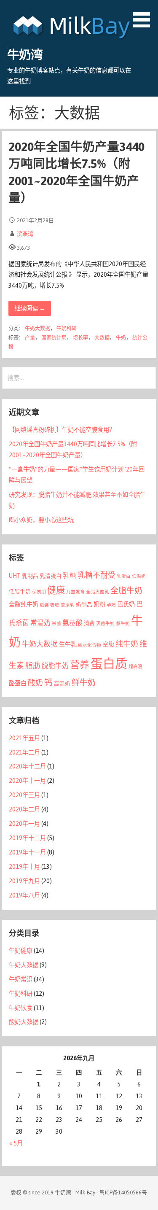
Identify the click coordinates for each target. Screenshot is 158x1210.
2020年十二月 (27, 766)
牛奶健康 (20, 950)
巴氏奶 (126, 604)
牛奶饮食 (20, 1008)
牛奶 (121, 338)
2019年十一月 (27, 852)
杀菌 (56, 623)
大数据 (102, 338)
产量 (30, 338)
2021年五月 (24, 738)
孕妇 (111, 604)
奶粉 (99, 604)
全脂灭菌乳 (97, 591)
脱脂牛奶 (55, 665)
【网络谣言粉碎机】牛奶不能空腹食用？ (62, 429)
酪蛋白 (18, 683)
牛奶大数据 (37, 328)
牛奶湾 (25, 55)
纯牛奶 (126, 643)
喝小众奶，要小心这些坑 (41, 520)
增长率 (80, 338)
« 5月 (16, 1143)
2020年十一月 (27, 780)
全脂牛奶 (126, 590)
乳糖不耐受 (96, 575)
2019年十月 (24, 866)
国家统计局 (54, 338)
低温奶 (139, 576)
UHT (15, 575)
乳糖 (69, 575)
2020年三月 (24, 795)
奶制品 (84, 604)
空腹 (108, 644)
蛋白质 (109, 664)
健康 (56, 590)
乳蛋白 (124, 576)
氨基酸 (72, 622)
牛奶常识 (20, 979)
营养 (79, 664)
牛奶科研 (66, 328)
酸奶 (35, 682)
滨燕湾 (25, 234)
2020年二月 (24, 809)
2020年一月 (24, 823)
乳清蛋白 (51, 576)
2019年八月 (24, 895)
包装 (44, 604)
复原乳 (68, 604)
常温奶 (40, 622)
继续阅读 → (29, 308)
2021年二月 (24, 752)
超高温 (135, 666)
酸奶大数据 (23, 1022)
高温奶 (62, 683)
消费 (89, 623)
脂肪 (32, 665)
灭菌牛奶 (105, 623)
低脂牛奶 (20, 591)
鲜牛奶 (84, 682)
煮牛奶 (123, 623)
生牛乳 (68, 644)
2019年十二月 (27, 838)
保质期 (39, 591)
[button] (144, 15)
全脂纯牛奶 (23, 604)
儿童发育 (75, 591)
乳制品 (30, 576)
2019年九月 (24, 881)
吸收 (54, 604)
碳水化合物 (89, 644)
